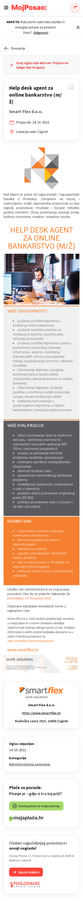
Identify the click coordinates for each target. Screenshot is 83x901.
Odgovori (40, 32)
